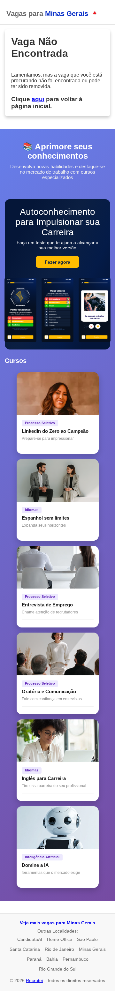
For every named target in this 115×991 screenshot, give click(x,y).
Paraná (34, 959)
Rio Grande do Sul (57, 969)
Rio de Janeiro (59, 949)
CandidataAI (29, 939)
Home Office (59, 939)
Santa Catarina (25, 949)
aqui (38, 99)
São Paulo (87, 939)
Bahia (52, 959)
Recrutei (34, 980)
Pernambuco (75, 959)
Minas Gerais (92, 949)
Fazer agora (57, 262)
